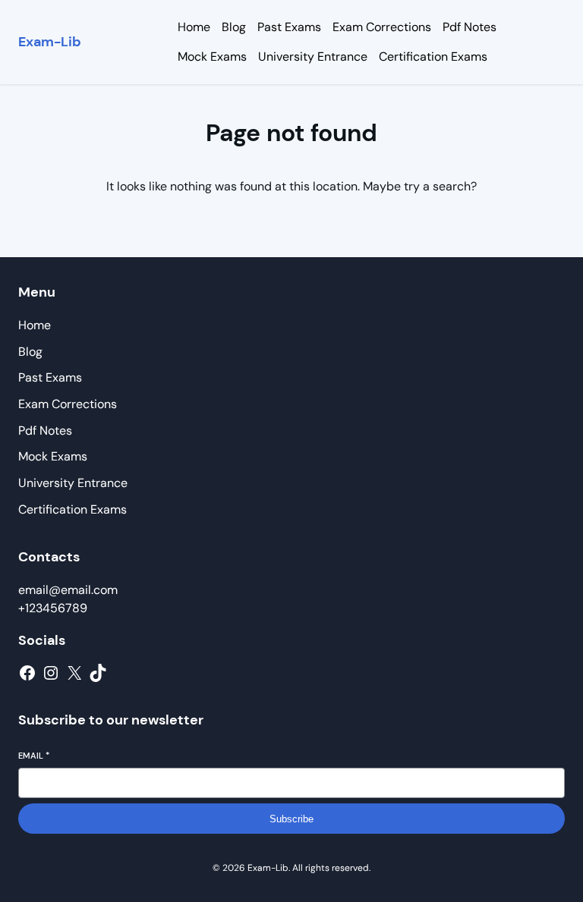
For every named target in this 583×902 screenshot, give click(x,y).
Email (33, 755)
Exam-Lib (49, 42)
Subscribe (291, 819)
